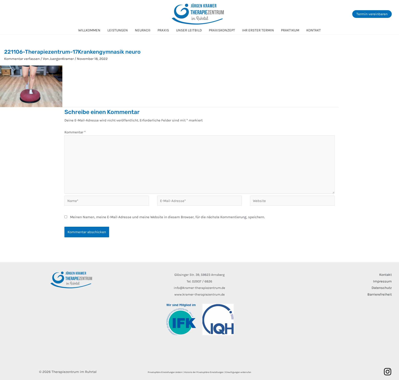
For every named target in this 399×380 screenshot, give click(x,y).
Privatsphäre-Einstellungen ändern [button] (165, 372)
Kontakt (313, 30)
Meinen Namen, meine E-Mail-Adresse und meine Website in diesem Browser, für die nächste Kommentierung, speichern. (167, 217)
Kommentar (75, 132)
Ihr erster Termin (258, 30)
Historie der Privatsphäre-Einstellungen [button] (203, 372)
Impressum (382, 281)
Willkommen (89, 30)
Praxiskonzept (222, 30)
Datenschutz (382, 288)
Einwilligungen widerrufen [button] (238, 372)
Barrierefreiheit (379, 294)
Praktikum (290, 30)
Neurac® (142, 30)
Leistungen (117, 30)
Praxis (163, 30)
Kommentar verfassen (22, 59)
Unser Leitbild (189, 30)
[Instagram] (387, 372)
